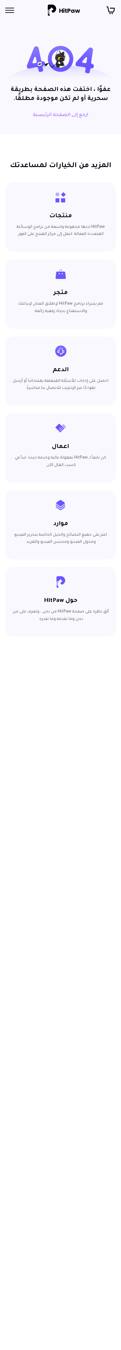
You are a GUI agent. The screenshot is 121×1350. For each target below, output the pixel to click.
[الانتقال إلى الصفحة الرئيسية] (64, 10)
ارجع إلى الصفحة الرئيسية (60, 115)
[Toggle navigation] (9, 10)
